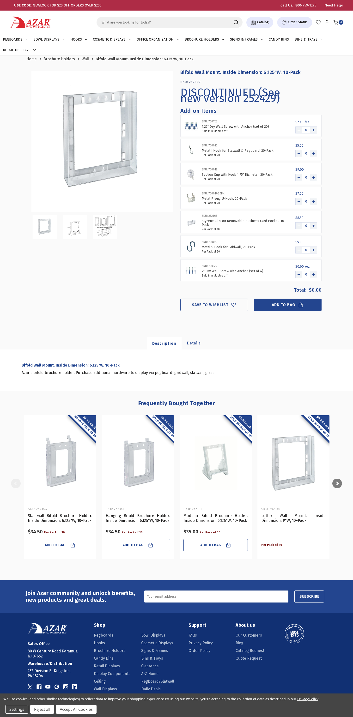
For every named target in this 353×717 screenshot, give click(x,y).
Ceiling (100, 681)
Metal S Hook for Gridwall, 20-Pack (228, 247)
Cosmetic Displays (109, 39)
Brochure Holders (202, 39)
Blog (239, 643)
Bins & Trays (306, 39)
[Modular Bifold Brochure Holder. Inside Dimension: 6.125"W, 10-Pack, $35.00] (215, 462)
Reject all (42, 709)
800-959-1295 (305, 5)
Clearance (150, 666)
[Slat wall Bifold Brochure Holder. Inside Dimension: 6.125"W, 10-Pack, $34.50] (60, 462)
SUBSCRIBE (309, 596)
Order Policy (199, 650)
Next (337, 483)
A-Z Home (149, 673)
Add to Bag (283, 304)
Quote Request (249, 658)
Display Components (112, 673)
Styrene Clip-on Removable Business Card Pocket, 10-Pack (244, 223)
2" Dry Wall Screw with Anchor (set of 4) (232, 271)
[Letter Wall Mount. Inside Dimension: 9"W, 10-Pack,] (293, 462)
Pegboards (12, 39)
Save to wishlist (210, 304)
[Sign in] (327, 22)
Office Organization (155, 39)
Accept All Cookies (76, 709)
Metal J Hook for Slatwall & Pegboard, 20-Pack (238, 151)
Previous (16, 483)
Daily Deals (151, 689)
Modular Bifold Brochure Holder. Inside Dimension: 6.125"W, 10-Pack (215, 518)
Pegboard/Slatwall (157, 681)
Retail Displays (16, 50)
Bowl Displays (46, 39)
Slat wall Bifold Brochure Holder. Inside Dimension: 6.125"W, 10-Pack (60, 518)
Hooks (76, 39)
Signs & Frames (244, 39)
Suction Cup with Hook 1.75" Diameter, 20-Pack (237, 175)
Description (164, 343)
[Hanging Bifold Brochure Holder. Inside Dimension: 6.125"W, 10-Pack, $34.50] (138, 462)
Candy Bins (279, 39)
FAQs (193, 635)
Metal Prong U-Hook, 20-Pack (224, 199)
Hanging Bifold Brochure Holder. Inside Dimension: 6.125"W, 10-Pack (138, 518)
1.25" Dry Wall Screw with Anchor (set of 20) (235, 127)
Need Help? (333, 5)
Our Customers (249, 635)
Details (194, 343)
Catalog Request (250, 650)
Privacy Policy (201, 643)
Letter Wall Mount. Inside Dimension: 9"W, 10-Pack (293, 518)
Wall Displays (105, 689)
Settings (16, 709)
